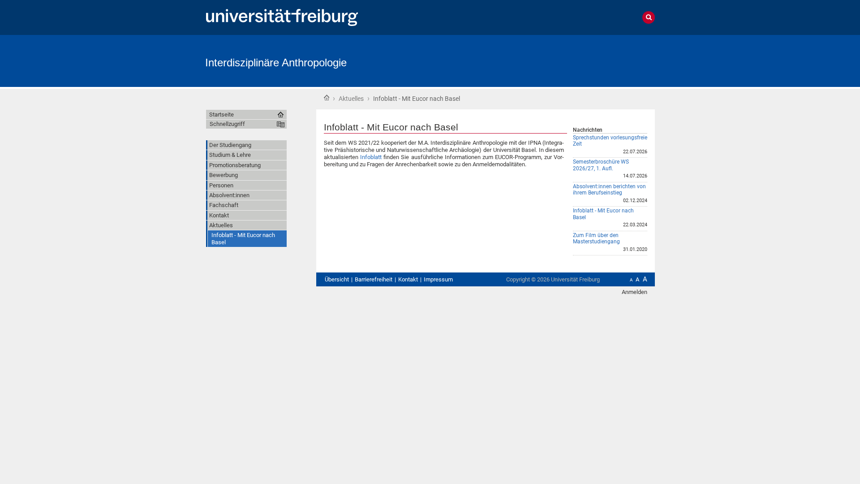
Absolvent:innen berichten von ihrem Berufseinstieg (609, 189)
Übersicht (337, 279)
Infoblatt (371, 157)
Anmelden (634, 292)
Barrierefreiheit (373, 279)
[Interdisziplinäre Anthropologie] (611, 60)
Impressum (438, 279)
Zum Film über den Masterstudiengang (596, 238)
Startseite (326, 98)
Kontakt (408, 279)
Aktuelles (351, 98)
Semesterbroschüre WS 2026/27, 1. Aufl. (601, 165)
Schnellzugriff (227, 124)
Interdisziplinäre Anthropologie (276, 62)
